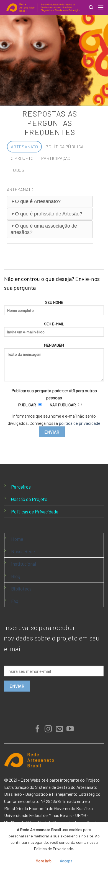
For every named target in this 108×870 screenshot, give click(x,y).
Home (17, 539)
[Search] (91, 7)
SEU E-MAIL (54, 323)
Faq (14, 601)
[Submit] (92, 24)
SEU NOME (54, 302)
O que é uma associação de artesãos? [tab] (44, 229)
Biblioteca (21, 588)
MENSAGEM (54, 345)
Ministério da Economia (26, 808)
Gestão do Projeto (29, 499)
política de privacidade (79, 423)
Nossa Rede (23, 551)
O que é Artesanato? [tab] (38, 201)
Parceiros (21, 486)
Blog (15, 576)
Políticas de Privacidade (34, 511)
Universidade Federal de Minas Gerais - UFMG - (46, 815)
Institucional (23, 563)
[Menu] (100, 7)
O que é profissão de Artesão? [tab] (48, 214)
